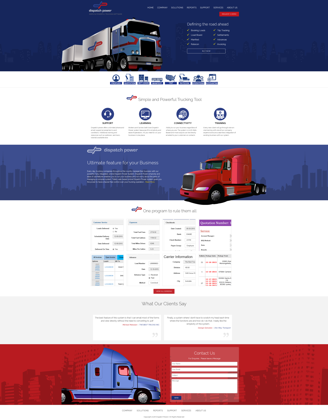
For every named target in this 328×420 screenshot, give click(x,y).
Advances (222, 39)
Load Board (196, 35)
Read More (150, 182)
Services (218, 7)
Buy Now (206, 51)
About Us (232, 7)
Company (162, 7)
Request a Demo (229, 14)
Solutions (177, 7)
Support (205, 7)
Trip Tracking (223, 30)
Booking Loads (198, 30)
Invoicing (221, 44)
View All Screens (164, 291)
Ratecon (195, 44)
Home (150, 7)
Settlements (223, 35)
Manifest (195, 39)
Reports (192, 7)
